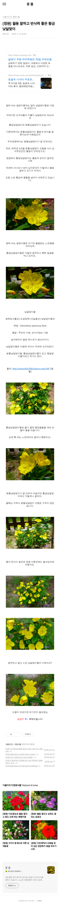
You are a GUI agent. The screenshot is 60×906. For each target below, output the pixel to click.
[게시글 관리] (18, 734)
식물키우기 (9, 744)
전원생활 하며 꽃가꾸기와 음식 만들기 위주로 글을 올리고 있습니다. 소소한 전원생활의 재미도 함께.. (24, 878)
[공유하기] (14, 734)
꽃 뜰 (30, 4)
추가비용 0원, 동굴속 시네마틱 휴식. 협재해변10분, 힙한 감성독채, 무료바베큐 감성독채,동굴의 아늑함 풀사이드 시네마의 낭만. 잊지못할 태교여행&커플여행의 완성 (21, 85)
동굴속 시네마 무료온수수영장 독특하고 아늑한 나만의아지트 (21, 79)
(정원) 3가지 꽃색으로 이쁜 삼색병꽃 (19, 757)
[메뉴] (4, 4)
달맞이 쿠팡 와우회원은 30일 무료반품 (30, 59)
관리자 (39, 901)
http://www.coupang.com (20, 55)
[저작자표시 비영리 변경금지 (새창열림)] (37, 734)
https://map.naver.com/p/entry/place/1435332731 (27, 75)
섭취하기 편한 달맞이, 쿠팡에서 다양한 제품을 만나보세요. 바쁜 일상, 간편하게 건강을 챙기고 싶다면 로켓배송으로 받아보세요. (30, 65)
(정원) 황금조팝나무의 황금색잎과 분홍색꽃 (21, 766)
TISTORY (30, 901)
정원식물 (18, 744)
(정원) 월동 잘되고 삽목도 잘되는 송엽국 (20, 754)
